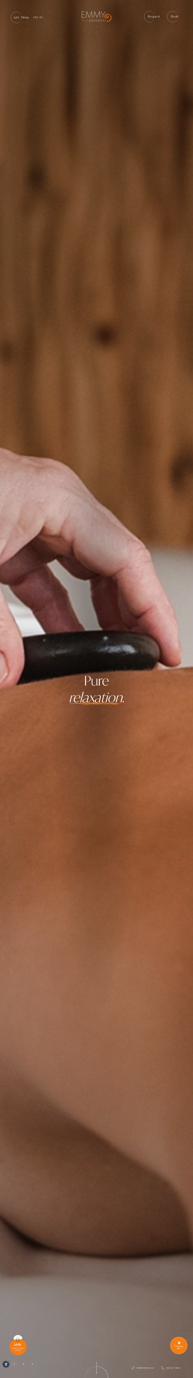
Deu (35, 17)
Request (154, 16)
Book (175, 16)
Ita (41, 17)
